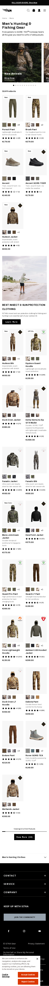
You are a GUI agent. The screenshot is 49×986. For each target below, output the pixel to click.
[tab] (24, 857)
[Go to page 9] (31, 85)
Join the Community (24, 917)
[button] (4, 125)
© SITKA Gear (9, 944)
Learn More (11, 322)
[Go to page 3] (18, 85)
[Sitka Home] (13, 10)
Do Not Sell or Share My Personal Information (18, 953)
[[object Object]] (22, 62)
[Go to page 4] (20, 85)
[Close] (37, 959)
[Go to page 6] (24, 85)
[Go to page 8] (28, 85)
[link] (22, 62)
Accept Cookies (28, 974)
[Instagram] (24, 931)
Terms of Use (9, 948)
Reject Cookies (28, 981)
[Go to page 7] (26, 85)
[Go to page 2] (15, 85)
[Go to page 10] (33, 85)
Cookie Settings (6, 975)
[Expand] (45, 857)
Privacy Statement (36, 944)
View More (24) (24, 837)
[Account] (39, 10)
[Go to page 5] (22, 85)
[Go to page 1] (13, 85)
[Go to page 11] (35, 85)
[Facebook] (9, 931)
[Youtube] (40, 931)
